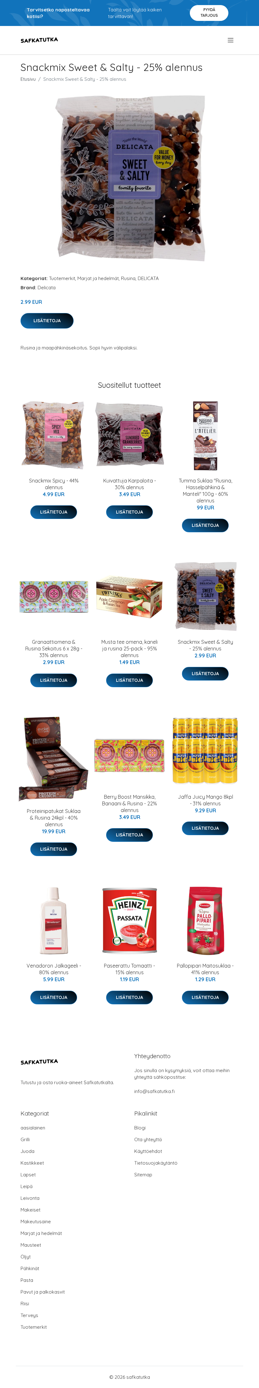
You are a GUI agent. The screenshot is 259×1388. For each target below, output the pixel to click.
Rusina (128, 278)
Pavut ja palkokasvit (43, 1292)
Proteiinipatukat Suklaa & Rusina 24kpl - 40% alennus (54, 818)
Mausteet (31, 1245)
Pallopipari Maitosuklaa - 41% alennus (205, 969)
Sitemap (143, 1175)
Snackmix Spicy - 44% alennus (54, 483)
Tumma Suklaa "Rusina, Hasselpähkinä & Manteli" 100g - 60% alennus (205, 490)
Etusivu (28, 79)
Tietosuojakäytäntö (156, 1163)
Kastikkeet (32, 1163)
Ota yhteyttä (148, 1139)
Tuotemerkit (62, 278)
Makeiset (30, 1210)
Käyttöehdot (148, 1151)
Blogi (140, 1128)
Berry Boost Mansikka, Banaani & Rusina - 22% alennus (129, 803)
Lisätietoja (47, 320)
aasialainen (33, 1128)
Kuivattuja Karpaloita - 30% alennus (129, 483)
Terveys (29, 1315)
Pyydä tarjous (209, 12)
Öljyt (26, 1257)
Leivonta (30, 1198)
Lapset (28, 1175)
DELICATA (148, 278)
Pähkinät (30, 1268)
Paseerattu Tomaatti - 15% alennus (129, 969)
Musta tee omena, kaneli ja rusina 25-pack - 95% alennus (129, 648)
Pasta (27, 1280)
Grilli (25, 1139)
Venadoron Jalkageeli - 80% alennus (54, 969)
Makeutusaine (36, 1221)
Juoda (27, 1151)
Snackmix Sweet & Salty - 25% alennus (205, 645)
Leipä (27, 1186)
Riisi (25, 1304)
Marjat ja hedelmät (98, 278)
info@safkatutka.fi (154, 1091)
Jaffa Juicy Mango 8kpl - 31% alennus (205, 800)
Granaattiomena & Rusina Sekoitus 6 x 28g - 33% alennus (53, 648)
